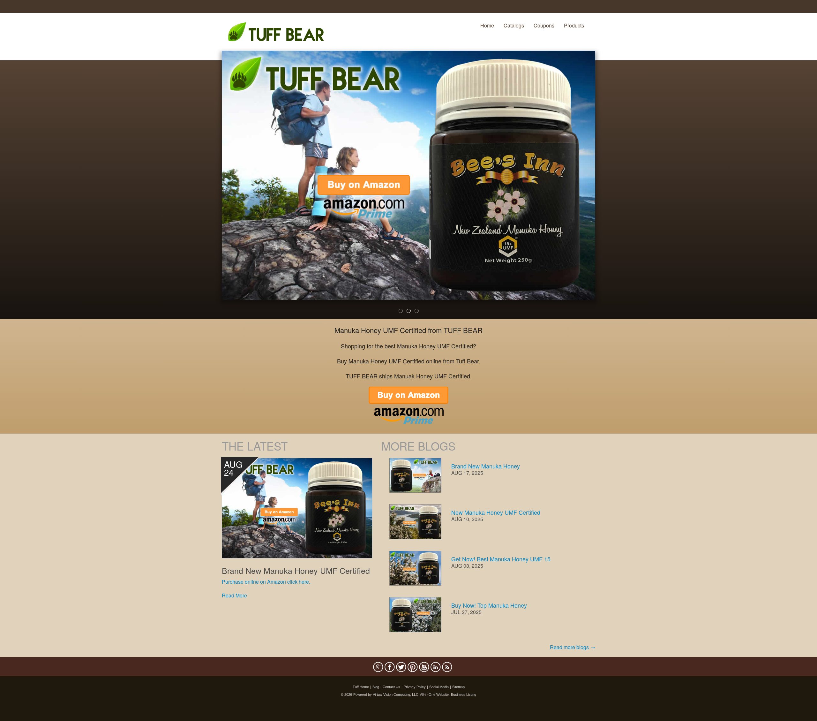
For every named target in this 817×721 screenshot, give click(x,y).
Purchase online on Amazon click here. (266, 581)
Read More (234, 595)
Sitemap (458, 687)
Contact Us (391, 687)
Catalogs (514, 25)
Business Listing (463, 694)
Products (574, 25)
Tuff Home (361, 687)
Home (487, 25)
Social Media (439, 687)
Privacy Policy (415, 687)
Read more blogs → (572, 647)
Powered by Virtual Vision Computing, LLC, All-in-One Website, (401, 694)
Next (606, 189)
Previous (212, 189)
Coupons (544, 25)
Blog (375, 687)
